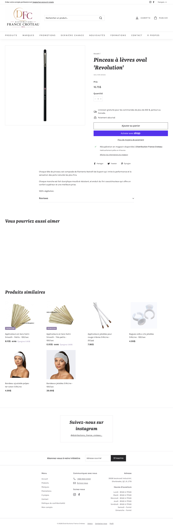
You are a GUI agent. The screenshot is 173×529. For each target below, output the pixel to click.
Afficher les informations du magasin (114, 155)
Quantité (98, 93)
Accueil (96, 54)
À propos (153, 35)
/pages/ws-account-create (43, 2)
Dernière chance (72, 35)
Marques (28, 35)
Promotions (48, 35)
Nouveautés (97, 35)
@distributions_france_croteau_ (86, 435)
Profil (112, 523)
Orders (90, 523)
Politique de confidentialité (53, 503)
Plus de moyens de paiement (131, 140)
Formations (118, 35)
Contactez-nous (101, 523)
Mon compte (47, 507)
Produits (11, 35)
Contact (136, 35)
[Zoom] (45, 85)
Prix (96, 82)
